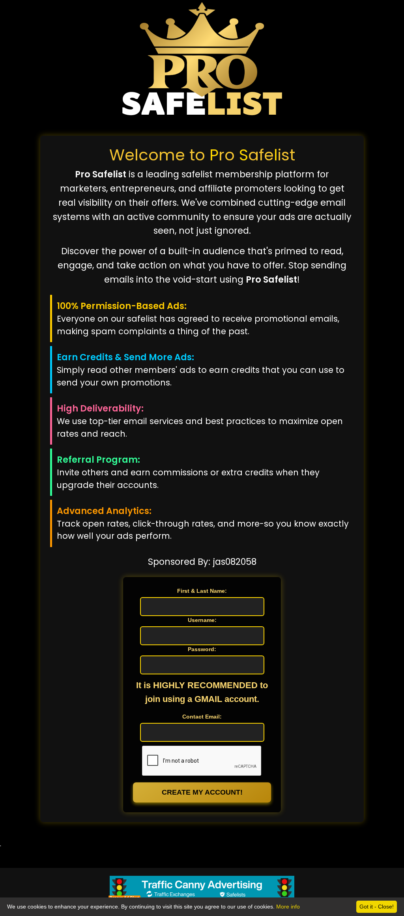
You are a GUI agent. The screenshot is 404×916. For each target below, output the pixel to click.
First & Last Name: (202, 591)
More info (288, 906)
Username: (202, 620)
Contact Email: (202, 716)
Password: (202, 649)
